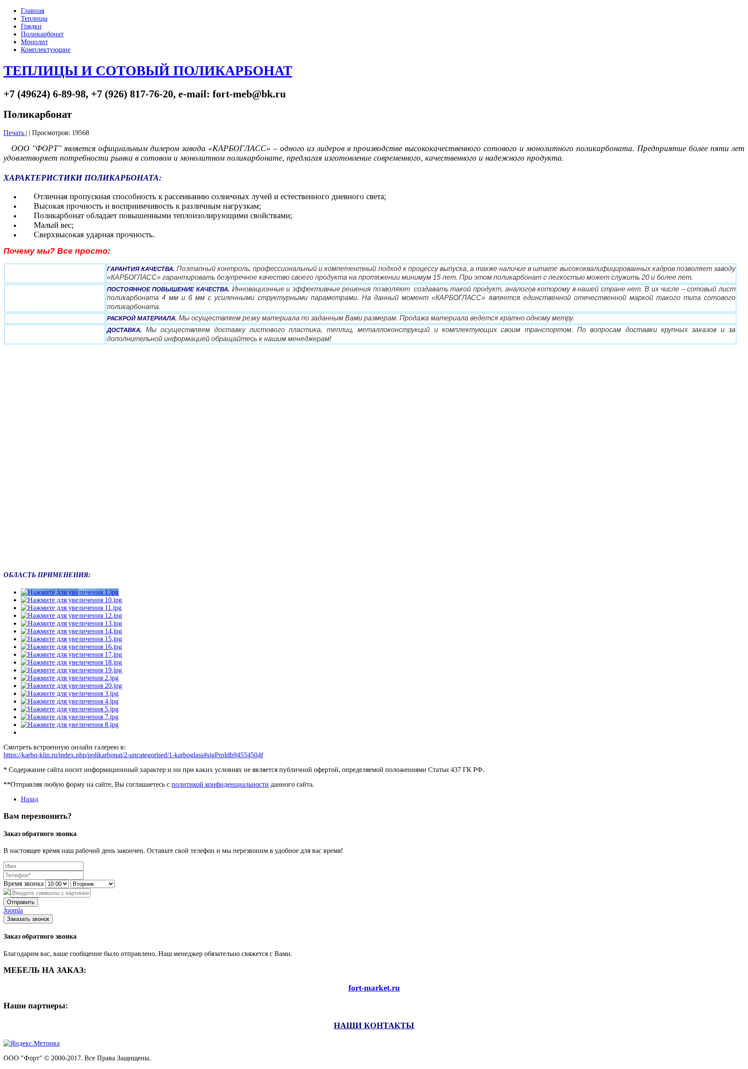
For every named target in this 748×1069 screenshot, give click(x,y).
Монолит (34, 41)
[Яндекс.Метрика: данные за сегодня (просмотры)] (31, 1043)
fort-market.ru (374, 987)
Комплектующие (46, 49)
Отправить (21, 902)
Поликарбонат (42, 34)
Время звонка (23, 883)
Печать (14, 132)
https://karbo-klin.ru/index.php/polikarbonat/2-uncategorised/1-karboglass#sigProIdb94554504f (133, 755)
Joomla (13, 910)
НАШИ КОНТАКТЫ (374, 1025)
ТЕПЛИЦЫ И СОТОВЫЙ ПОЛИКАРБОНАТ (147, 70)
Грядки (31, 26)
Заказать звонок (28, 919)
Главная (32, 10)
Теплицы (34, 18)
